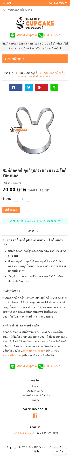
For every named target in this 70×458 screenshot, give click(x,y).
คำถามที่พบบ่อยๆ (12, 355)
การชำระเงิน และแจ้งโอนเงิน (35, 395)
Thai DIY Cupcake (38, 447)
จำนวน (6, 198)
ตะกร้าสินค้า (60, 2)
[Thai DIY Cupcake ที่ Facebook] (35, 415)
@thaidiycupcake (26, 35)
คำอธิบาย (33, 231)
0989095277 (51, 35)
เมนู (8, 2)
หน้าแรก (8, 73)
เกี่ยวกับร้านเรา (35, 390)
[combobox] (35, 10)
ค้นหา (35, 386)
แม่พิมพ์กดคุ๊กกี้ (28, 73)
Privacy (35, 399)
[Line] (54, 87)
